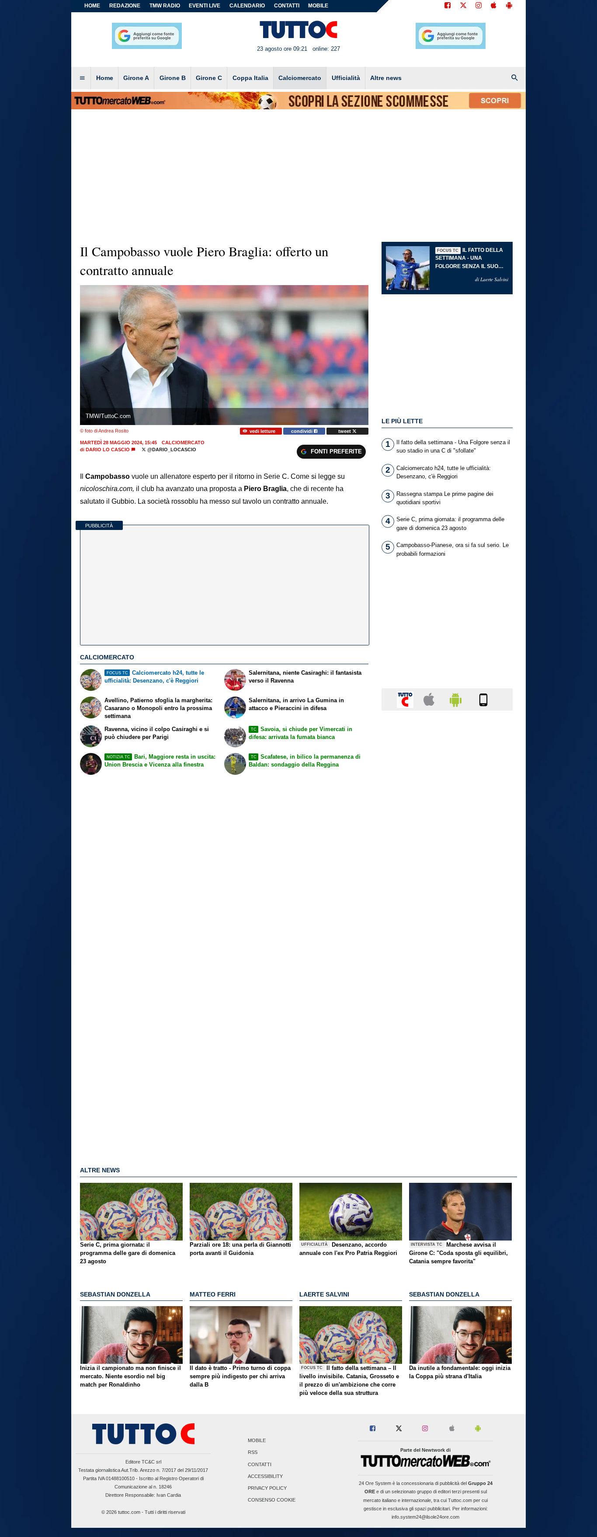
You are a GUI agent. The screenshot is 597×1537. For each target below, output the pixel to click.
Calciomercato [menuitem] (299, 77)
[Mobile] (483, 699)
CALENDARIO (247, 5)
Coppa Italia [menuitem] (250, 77)
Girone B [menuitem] (173, 77)
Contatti (259, 1464)
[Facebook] (447, 6)
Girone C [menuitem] (209, 77)
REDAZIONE (124, 5)
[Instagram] (479, 6)
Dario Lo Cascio (108, 449)
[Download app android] (509, 6)
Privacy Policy (267, 1488)
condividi (302, 431)
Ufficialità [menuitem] (346, 77)
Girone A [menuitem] (136, 77)
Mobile (257, 1440)
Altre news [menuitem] (386, 77)
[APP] (406, 699)
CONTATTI (286, 5)
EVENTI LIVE (204, 5)
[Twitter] (463, 6)
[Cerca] (514, 78)
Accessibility (265, 1476)
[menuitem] (82, 78)
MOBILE (318, 5)
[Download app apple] (493, 6)
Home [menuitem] (104, 77)
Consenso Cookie (271, 1500)
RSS (252, 1452)
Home (92, 5)
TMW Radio (164, 5)
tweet (345, 431)
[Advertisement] (447, 1056)
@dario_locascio (171, 449)
